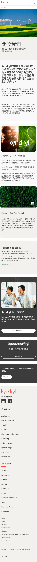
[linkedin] (3, 401)
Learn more (5, 264)
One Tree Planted (15, 219)
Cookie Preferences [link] (7, 541)
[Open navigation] (35, 3)
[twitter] (10, 401)
